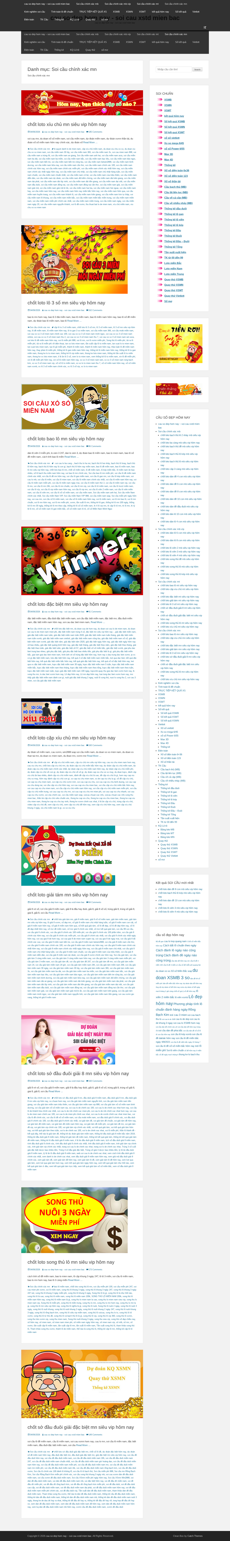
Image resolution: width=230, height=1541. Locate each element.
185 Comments (95, 132)
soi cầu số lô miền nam (53, 499)
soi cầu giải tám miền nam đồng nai (66, 987)
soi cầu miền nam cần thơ (72, 165)
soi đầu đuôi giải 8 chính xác (110, 1117)
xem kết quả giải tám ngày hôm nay (81, 1163)
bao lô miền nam (122, 466)
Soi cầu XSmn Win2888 (119, 1478)
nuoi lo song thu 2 (118, 677)
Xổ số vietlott (167, 728)
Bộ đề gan (160, 941)
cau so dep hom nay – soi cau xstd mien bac (47, 4)
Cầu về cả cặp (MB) (175, 197)
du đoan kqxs (121, 772)
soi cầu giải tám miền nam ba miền (78, 971)
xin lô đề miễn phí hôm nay (40, 360)
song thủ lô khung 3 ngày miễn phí (51, 1293)
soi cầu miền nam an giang (63, 155)
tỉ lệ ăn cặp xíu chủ (107, 801)
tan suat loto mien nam (38, 347)
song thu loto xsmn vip (38, 1319)
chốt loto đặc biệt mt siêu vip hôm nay (180, 596)
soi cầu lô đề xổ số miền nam (60, 1117)
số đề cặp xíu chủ (125, 778)
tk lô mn (126, 506)
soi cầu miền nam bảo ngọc (122, 159)
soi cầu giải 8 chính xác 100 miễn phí (67, 932)
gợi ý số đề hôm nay (187, 991)
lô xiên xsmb (181, 997)
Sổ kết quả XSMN (174, 127)
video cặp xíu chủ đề (37, 804)
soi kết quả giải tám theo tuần (45, 1130)
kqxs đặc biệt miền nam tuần (41, 671)
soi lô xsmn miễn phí (95, 340)
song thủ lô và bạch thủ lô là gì (68, 1316)
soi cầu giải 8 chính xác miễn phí (61, 935)
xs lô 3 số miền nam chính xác (52, 366)
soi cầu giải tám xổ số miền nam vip (51, 1108)
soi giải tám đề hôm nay (125, 1121)
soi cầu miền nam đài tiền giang (83, 181)
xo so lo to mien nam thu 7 (88, 363)
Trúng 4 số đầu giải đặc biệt (71, 1150)
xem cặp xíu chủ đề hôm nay (77, 804)
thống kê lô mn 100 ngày (117, 502)
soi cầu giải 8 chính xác (38, 932)
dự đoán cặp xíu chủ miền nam (118, 765)
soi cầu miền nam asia (112, 155)
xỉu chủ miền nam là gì (51, 808)
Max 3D (168, 154)
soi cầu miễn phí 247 (123, 1286)
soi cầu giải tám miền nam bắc (109, 971)
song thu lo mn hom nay (108, 1303)
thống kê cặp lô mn (106, 1329)
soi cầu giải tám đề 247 (80, 961)
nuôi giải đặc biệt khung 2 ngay (79, 677)
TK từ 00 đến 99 (173, 257)
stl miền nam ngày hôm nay (86, 1322)
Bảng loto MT (167, 833)
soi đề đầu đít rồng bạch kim (56, 1484)
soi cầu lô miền (44, 479)
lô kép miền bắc (108, 470)
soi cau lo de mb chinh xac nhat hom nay (109, 1111)
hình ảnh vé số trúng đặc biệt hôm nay (79, 655)
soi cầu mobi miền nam (122, 330)
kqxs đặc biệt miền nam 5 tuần (97, 664)
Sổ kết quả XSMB (174, 121)
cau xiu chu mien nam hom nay (121, 762)
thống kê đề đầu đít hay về (99, 1500)
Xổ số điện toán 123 (176, 176)
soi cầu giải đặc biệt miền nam (47, 680)
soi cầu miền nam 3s (101, 152)
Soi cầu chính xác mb (87, 4)
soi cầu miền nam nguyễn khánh (55, 204)
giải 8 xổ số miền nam (100, 919)
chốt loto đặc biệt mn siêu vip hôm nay (68, 604)
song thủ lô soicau (96, 1312)
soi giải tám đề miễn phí (95, 1124)
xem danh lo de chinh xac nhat (56, 1156)
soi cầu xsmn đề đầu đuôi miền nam (54, 1478)
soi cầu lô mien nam (62, 479)
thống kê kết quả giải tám (100, 1137)
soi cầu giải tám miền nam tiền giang (100, 994)
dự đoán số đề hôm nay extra (173, 987)
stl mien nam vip (107, 1322)
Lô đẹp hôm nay (72, 674)
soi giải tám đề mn (115, 1124)
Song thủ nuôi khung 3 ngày (80, 1319)
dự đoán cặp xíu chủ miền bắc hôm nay (84, 765)
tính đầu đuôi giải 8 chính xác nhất (71, 1143)
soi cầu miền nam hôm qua (113, 191)
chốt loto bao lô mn (58, 470)
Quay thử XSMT (173, 290)
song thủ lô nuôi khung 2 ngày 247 (98, 1309)
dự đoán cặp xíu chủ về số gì (70, 772)
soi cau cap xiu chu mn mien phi (86, 791)
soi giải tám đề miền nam (39, 1124)
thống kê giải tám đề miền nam (74, 1137)
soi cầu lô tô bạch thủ (83, 1471)
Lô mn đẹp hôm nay (89, 674)
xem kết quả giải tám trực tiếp (63, 1166)
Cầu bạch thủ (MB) (175, 187)
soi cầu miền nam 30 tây (58, 152)
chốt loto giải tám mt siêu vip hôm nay (180, 600)
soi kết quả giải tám (101, 1127)
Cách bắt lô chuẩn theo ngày (179, 945)
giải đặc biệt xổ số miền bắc (92, 648)
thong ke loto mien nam (95, 353)
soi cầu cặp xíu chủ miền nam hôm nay (74, 788)
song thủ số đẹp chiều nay (123, 1319)
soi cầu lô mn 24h (42, 486)
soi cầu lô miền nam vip (116, 483)
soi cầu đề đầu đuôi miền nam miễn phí (59, 1465)
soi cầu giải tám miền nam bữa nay (69, 978)
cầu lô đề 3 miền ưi (170, 965)
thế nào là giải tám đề (49, 1134)
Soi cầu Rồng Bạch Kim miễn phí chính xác (52, 1474)
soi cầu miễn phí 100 (102, 1286)
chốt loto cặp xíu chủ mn (54, 765)
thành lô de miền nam (65, 1329)
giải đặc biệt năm (55, 642)
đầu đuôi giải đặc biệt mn (83, 1455)
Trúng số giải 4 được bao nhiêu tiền (101, 1150)
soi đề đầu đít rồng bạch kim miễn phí (88, 1484)
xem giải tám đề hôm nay (65, 1160)
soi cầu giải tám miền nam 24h (81, 965)
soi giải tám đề (85, 1121)
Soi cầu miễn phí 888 (103, 1471)
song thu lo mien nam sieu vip (111, 1299)
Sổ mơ (168, 301)
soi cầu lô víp (34, 489)
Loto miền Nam (173, 268)
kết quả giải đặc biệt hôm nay (86, 661)
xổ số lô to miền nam (65, 363)
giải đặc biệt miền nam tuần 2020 (69, 635)
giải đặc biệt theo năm (99, 645)
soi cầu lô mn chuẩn (60, 486)
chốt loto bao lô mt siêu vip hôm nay (179, 585)
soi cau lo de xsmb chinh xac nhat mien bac (111, 1114)
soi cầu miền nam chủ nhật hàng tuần (103, 172)
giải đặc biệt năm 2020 (74, 642)
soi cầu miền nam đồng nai (53, 185)
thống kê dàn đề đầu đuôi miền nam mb (79, 1497)
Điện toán (29, 19)
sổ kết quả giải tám (87, 926)
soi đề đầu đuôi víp (68, 1491)
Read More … (90, 142)
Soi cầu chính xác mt (147, 4)
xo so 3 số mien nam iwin (91, 360)
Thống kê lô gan (174, 214)
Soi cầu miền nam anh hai (89, 155)
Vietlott (195, 11)
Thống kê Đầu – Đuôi (176, 241)
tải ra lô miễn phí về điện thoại (50, 343)
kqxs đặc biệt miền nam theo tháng (53, 668)
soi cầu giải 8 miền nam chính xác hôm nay (83, 945)
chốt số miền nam (76, 470)
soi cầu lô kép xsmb (181, 1034)
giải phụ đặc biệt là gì (102, 651)
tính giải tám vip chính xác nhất (46, 1147)
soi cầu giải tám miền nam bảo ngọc (65, 974)
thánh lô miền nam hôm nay (97, 347)
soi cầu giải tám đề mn (102, 961)
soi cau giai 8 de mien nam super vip (77, 939)
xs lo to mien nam (89, 366)
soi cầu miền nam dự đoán (48, 178)
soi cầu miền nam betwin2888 (97, 162)
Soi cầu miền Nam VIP (52, 496)
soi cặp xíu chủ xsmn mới (64, 782)
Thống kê (59, 19)
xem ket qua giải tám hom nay (49, 1163)
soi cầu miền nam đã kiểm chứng (77, 178)
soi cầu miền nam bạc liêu (97, 159)
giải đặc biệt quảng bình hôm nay (55, 645)
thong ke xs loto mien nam (45, 356)
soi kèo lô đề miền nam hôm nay (42, 340)
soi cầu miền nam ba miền (51, 159)
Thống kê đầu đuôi (175, 208)
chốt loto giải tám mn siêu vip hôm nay (68, 894)
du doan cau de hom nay (85, 629)
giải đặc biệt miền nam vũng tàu (85, 638)
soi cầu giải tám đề (59, 961)
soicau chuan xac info (94, 795)
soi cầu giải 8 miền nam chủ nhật (106, 948)
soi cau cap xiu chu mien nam (41, 788)
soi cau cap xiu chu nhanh (114, 791)
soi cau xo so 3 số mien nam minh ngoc (86, 334)
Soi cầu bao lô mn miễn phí (101, 473)
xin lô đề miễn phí (127, 356)
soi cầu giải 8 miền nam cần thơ (119, 942)
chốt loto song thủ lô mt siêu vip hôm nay (181, 623)
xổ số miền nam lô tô (76, 509)
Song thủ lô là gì (99, 1293)
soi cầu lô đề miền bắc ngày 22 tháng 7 (185, 1042)
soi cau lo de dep (180, 1019)
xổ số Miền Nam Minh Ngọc (99, 509)
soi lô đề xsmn (77, 204)
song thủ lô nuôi (89, 1306)
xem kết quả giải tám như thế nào (113, 1163)
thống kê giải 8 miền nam (44, 997)
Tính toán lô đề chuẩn (62, 11)
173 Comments (95, 1269)
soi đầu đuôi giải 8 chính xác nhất (62, 1121)
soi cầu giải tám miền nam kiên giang (100, 991)
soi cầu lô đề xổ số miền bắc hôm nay (175, 1046)
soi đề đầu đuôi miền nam (47, 1487)
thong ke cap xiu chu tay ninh (55, 801)
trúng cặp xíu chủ (125, 801)
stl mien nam (45, 1322)
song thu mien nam (58, 1319)
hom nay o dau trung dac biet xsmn (114, 655)
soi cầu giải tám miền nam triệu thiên (50, 1104)
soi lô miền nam (103, 499)
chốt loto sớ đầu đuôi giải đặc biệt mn (71, 1452)
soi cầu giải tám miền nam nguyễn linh (65, 994)
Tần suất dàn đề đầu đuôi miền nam (95, 1491)
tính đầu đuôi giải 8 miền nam (101, 1143)
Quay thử (90, 19)
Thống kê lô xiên (174, 219)
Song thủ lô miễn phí (115, 340)
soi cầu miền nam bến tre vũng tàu (67, 162)
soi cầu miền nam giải (110, 185)
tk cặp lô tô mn (114, 506)
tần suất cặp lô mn (66, 1325)
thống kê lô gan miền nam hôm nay (73, 350)
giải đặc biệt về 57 (70, 648)
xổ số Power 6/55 (174, 148)
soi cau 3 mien (178, 1014)
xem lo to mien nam (81, 356)
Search (197, 70)
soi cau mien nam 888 (122, 152)
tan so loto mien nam (74, 343)
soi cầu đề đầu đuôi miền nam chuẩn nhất (51, 1461)
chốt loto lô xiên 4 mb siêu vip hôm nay (180, 555)
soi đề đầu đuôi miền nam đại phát (76, 1487)
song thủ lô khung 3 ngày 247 (99, 1290)
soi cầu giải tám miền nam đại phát (107, 981)
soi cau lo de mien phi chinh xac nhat (73, 1114)
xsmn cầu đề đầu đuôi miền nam (91, 1507)
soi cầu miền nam (84, 492)
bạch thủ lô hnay (118, 463)
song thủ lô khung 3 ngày (73, 1290)
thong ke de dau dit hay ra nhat (47, 1500)
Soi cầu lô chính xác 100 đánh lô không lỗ (53, 1471)
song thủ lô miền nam (54, 1296)
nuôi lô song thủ (101, 677)
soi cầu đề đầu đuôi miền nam (58, 1458)
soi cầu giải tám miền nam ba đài (46, 971)
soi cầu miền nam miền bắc (62, 198)
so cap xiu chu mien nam (82, 778)
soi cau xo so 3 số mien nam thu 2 (50, 337)
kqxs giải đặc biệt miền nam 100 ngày (72, 671)
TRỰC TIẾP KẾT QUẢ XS (93, 11)
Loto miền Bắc (172, 263)
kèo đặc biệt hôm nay (60, 658)
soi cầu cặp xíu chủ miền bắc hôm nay (116, 785)
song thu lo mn (89, 1303)
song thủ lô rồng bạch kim (46, 1312)
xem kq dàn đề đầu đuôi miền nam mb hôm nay (53, 1507)
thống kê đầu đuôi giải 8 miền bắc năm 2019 (115, 1134)
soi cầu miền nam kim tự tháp (115, 194)
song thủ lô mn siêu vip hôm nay (45, 1306)
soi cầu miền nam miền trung (86, 201)
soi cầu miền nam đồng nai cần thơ (83, 185)
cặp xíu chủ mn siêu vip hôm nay (90, 762)
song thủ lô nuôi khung (43, 1309)
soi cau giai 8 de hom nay (48, 939)
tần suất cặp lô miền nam (45, 1325)
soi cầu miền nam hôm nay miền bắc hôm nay (78, 191)
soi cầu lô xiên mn (41, 492)
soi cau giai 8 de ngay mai (107, 939)
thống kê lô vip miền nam (72, 353)
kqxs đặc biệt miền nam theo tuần (117, 668)
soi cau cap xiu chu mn (60, 791)
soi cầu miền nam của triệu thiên (104, 175)
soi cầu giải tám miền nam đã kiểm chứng (105, 978)
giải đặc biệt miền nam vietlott (56, 638)
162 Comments (95, 310)
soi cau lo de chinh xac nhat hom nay (112, 1108)
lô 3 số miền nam (104, 327)
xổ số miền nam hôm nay (113, 363)
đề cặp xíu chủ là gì (109, 775)
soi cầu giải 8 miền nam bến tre (56, 942)
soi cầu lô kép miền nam (118, 476)
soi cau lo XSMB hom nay (186, 1023)
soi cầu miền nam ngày (110, 201)
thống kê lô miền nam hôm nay (104, 350)
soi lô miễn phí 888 (66, 340)
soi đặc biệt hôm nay (94, 1481)
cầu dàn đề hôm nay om (180, 961)
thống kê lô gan (98, 502)
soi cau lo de (166, 1019)
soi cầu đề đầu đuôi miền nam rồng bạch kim (97, 1468)
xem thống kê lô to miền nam (104, 356)
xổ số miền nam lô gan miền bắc (51, 509)
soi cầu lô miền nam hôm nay (119, 479)
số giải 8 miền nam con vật (121, 922)
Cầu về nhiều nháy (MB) (178, 203)
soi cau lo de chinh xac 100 (81, 1108)
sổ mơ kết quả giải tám (104, 929)
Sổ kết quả (180, 11)
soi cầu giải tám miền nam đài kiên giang (71, 981)
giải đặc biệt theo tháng (121, 645)
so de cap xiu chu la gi (105, 778)
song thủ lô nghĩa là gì (71, 1306)
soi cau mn (37, 499)
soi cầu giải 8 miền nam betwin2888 (87, 942)
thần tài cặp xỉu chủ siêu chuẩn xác (53, 798)
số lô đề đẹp (102, 926)
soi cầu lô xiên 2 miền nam (101, 489)
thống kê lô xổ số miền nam (80, 506)
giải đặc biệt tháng (80, 645)
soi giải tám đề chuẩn (103, 1121)
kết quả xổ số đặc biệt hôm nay (115, 661)
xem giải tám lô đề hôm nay (108, 1160)
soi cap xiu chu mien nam (39, 782)
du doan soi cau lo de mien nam (112, 629)
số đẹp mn (66, 922)
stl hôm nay (33, 1322)
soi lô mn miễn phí (60, 502)
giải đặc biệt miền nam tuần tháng (100, 635)
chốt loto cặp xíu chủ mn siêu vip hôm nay (71, 737)
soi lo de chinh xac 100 (70, 1130)
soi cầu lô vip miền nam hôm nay (56, 489)
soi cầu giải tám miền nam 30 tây (64, 968)
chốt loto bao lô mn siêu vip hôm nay (66, 438)
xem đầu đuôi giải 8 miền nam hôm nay (89, 1156)
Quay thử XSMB (173, 279)
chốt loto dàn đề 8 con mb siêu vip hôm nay (180, 889)
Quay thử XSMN (173, 285)
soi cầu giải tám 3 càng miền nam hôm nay (71, 958)
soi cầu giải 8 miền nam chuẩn (69, 952)
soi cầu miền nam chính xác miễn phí (63, 168)
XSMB (116, 11)
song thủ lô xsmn (124, 1316)
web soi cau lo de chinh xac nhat (91, 1153)
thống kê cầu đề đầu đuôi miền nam (118, 1494)
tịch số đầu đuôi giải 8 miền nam (120, 1140)
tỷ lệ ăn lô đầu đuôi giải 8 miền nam (59, 1153)
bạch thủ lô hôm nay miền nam (81, 466)
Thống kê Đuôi (173, 236)
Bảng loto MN (167, 837)
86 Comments (95, 446)
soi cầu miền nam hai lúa (81, 188)
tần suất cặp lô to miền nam (98, 343)
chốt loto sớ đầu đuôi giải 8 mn (68, 1098)
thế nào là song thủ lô (86, 1329)
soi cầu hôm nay (164, 1034)
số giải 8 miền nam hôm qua (64, 926)
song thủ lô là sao (36, 1296)
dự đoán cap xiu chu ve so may (99, 772)
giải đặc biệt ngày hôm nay (98, 642)
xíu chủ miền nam (121, 204)
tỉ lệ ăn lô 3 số (64, 356)
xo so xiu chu (69, 808)
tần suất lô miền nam (85, 1325)
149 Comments (95, 1434)
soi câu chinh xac (53, 795)
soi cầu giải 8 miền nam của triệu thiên (102, 952)
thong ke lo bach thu (189, 1054)
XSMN (129, 11)
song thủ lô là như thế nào (120, 1293)
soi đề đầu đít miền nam (116, 1481)
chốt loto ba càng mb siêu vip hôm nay (180, 442)
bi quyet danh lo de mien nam (67, 149)
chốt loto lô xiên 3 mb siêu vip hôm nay (180, 551)
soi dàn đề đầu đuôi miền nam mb (68, 1481)
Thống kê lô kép (173, 225)
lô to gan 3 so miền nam (79, 330)
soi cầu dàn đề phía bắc (170, 1030)
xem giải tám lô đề (86, 1160)
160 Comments (95, 745)
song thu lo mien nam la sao (84, 1299)
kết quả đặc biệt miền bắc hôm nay (56, 661)
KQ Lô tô (74, 19)
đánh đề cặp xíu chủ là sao (86, 775)
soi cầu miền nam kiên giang (88, 194)
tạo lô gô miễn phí (58, 347)
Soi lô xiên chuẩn (175, 1050)
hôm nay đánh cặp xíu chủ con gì (54, 778)
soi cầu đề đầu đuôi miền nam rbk (60, 1468)
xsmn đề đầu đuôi (115, 1507)
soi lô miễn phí (111, 1130)
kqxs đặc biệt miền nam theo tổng (85, 668)
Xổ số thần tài (172, 181)
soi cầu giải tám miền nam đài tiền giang (71, 984)
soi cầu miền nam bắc (74, 159)
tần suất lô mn (82, 502)
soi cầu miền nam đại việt (110, 181)
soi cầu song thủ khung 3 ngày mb (89, 1474)
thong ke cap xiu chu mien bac (105, 798)
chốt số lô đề (95, 1452)
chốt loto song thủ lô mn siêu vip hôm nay (71, 1262)
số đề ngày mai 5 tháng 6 (168, 1055)
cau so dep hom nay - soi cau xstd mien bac (64, 132)
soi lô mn (81, 340)
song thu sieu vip (102, 1319)
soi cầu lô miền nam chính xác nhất (88, 479)
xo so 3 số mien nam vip (43, 363)
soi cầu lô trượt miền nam (121, 486)
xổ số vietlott (171, 138)
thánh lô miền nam (75, 347)
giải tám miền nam (119, 919)
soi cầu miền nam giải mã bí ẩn (54, 188)
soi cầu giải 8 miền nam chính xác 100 (45, 945)
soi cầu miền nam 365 (81, 152)
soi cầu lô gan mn (98, 476)
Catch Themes (195, 1536)
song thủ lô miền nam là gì (58, 1299)
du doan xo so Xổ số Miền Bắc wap (174, 971)
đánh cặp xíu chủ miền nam (60, 775)
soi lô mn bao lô (119, 499)
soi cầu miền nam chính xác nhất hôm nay (100, 168)
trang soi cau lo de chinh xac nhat (77, 1147)
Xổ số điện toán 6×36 (171, 754)
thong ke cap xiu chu (80, 798)
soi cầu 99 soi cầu (124, 929)
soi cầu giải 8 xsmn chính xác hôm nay (94, 955)
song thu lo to (112, 1312)
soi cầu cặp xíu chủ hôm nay (57, 785)
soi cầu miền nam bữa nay (47, 165)
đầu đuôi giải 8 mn (115, 1098)
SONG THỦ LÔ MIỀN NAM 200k (106, 1296)
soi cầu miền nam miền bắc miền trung (93, 198)
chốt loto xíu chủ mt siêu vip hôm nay (180, 626)
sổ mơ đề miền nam (57, 929)
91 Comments (95, 611)
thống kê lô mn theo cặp (55, 506)
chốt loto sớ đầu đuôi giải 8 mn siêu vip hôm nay (78, 1073)
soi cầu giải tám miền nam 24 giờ (51, 965)
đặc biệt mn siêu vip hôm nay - (100, 632)
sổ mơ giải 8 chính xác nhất (80, 929)
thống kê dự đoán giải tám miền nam (76, 1134)
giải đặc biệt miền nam (125, 632)
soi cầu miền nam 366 (101, 330)
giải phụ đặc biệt (54, 651)
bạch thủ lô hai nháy (101, 463)
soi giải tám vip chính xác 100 (47, 1127)
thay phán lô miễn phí (46, 350)
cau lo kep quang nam (175, 941)
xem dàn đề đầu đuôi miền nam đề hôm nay (80, 1504)
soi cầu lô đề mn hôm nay (53, 476)
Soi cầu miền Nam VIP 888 (76, 496)
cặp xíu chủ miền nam (92, 149)
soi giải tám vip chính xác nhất (77, 1127)
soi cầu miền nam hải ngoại (106, 188)
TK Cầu (44, 19)
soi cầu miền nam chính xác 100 (100, 165)
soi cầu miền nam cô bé (78, 175)
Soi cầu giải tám (121, 955)
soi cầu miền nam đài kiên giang (108, 178)
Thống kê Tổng (173, 247)
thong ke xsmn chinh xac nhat (83, 801)
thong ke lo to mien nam (49, 353)
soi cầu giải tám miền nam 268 (110, 965)
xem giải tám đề (45, 1160)
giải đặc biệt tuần (53, 648)
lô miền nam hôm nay (56, 330)
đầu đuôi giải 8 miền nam (94, 1098)
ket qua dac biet (117, 658)
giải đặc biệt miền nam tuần (40, 635)
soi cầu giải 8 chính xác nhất (90, 935)
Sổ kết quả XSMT (174, 132)
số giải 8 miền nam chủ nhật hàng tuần (89, 922)
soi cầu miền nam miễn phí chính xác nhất (52, 201)
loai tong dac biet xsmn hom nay (114, 674)
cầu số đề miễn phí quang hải (189, 965)
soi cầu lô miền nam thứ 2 (93, 483)
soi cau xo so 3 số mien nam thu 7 (82, 337)
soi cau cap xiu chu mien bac (84, 785)
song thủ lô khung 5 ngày (79, 1293)
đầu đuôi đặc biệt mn (61, 1455)
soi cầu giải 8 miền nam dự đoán (61, 955)
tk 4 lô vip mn (100, 506)
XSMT (142, 11)
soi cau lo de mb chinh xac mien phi (73, 1111)
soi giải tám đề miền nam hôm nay (67, 1124)
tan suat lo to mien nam (123, 343)
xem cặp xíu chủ (55, 804)
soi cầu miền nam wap (100, 496)
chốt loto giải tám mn (63, 919)
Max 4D (168, 159)
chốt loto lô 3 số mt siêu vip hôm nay (179, 604)
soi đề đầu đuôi (113, 1484)
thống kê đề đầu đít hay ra (74, 1500)
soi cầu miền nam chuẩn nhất (52, 175)
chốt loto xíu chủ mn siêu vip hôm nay (67, 124)
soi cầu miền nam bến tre (39, 162)
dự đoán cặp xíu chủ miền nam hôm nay (86, 769)
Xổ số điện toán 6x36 (176, 170)
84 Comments (95, 902)
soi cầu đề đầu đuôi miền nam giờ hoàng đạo (91, 1461)
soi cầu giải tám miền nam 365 (95, 968)
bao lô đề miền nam (105, 466)
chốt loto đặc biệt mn (63, 629)
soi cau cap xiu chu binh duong (110, 782)
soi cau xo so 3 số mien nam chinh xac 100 (47, 334)
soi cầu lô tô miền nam (97, 486)
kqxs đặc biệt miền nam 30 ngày (67, 664)
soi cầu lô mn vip (78, 486)
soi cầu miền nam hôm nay (44, 191)
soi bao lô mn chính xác (76, 473)
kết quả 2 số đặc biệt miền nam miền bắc (90, 658)
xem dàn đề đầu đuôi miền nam (45, 1504)
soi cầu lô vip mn (80, 489)
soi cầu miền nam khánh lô (61, 194)
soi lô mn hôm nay (42, 502)
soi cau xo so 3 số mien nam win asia (117, 337)
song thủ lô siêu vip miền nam (73, 1312)
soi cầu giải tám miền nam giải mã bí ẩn (64, 991)
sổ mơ (104, 19)
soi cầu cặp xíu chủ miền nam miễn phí (111, 788)
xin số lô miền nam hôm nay (66, 360)
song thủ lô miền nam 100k (78, 1296)
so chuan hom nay (57, 1101)
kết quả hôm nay (160, 11)
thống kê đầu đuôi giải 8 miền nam (43, 1137)
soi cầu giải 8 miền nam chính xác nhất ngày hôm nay (65, 948)
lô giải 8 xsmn (54, 922)
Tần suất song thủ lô (106, 1325)
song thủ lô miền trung (71, 1303)
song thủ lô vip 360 (106, 1316)
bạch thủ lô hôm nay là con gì (52, 466)
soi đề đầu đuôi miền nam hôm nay (109, 1487)
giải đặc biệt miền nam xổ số (115, 638)
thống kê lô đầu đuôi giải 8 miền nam (57, 1140)
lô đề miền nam (39, 330)
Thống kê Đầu (172, 230)
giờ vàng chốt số (173, 991)
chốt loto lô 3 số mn (86, 327)
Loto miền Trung (174, 274)
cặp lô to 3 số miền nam (65, 327)
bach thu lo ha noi (82, 463)
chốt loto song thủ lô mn (81, 1286)
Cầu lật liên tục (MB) (176, 192)
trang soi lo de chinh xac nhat (107, 1147)
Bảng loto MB (167, 829)
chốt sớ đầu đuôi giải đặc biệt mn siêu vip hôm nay (81, 1427)
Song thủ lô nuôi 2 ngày (108, 1306)
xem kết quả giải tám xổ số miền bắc (95, 1166)
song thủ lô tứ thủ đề (43, 1316)
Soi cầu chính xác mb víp (118, 4)
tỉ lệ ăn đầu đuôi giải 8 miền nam (90, 1140)
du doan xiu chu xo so (113, 149)
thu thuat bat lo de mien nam (99, 204)
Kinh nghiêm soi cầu (34, 11)
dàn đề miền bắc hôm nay (172, 983)
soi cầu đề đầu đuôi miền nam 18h (88, 1458)
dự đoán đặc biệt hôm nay (114, 1452)
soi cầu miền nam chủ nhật (72, 172)
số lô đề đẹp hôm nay (119, 926)
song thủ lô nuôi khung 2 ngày (68, 1309)
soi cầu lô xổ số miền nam (62, 492)
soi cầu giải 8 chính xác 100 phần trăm (103, 932)
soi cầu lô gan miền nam (78, 476)
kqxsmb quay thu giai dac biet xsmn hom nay (111, 671)
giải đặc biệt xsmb (114, 648)
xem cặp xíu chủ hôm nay (103, 804)
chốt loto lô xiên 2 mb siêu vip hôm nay (180, 547)
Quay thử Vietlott (174, 296)
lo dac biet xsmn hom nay (51, 674)
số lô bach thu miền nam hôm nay (49, 473)
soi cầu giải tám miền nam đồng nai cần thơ (103, 987)
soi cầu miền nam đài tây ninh (54, 181)
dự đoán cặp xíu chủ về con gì (41, 772)
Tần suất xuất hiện (175, 252)
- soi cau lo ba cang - (63, 463)
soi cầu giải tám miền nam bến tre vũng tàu (103, 974)
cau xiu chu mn (34, 765)
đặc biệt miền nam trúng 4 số (71, 632)
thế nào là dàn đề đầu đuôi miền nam (84, 1494)
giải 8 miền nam (81, 919)
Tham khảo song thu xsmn (42, 1329)
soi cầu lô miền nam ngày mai (65, 483)
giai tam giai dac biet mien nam (46, 655)
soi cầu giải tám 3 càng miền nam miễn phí (112, 958)
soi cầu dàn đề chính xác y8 (166, 1027)
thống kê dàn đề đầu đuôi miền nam (44, 1497)
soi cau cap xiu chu (86, 782)
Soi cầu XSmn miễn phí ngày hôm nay (89, 1478)
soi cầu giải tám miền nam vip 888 (84, 1104)
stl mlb (119, 1322)
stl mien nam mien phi (62, 1322)
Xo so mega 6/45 (174, 143)
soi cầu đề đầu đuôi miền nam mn (93, 1465)
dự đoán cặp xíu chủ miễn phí (119, 769)
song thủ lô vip (90, 1316)
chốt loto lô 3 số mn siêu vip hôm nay (66, 302)
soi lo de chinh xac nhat (93, 1130)
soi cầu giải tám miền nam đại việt (106, 984)
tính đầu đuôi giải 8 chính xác (41, 1143)
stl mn (126, 1322)
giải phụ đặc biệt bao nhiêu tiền (77, 651)
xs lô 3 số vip (74, 366)
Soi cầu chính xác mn (176, 4)
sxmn (72, 502)
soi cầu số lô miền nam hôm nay (80, 499)
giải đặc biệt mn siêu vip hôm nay (111, 1455)
